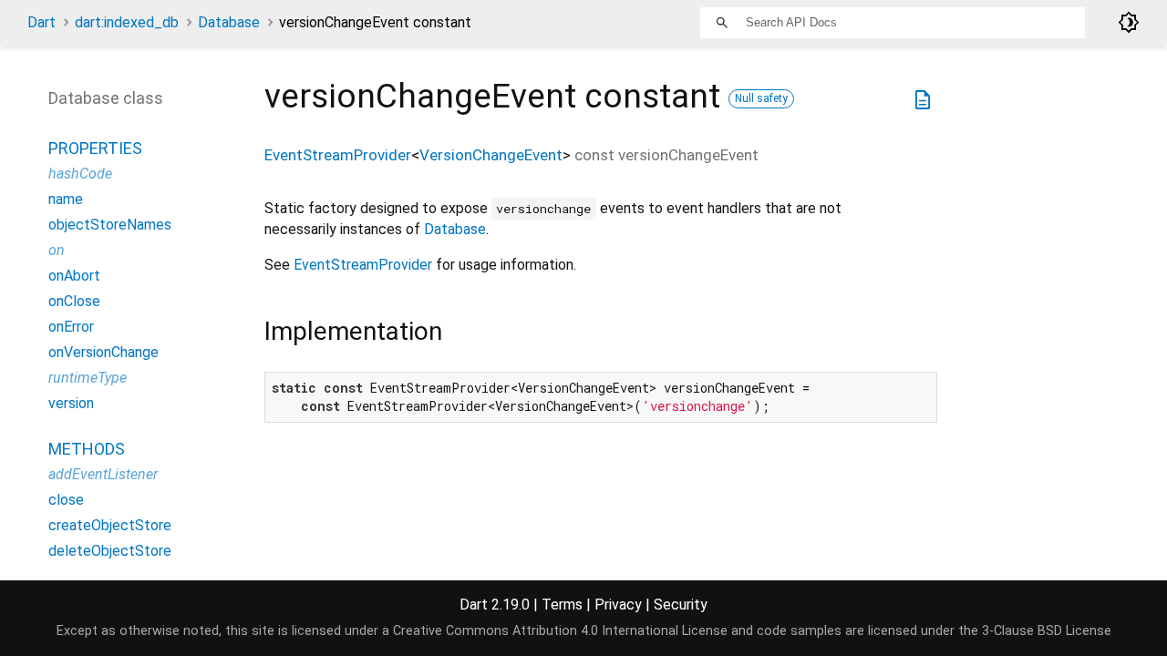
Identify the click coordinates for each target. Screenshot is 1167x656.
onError (71, 326)
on (56, 250)
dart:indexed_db (127, 22)
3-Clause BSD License (1046, 631)
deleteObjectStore (109, 550)
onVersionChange (103, 352)
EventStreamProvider (337, 155)
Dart (41, 22)
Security (680, 604)
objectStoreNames (109, 224)
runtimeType (87, 377)
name (65, 199)
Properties (95, 148)
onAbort (74, 275)
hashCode (80, 173)
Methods (86, 448)
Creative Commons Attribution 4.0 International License (560, 631)
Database (229, 22)
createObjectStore (109, 525)
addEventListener (103, 474)
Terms (562, 604)
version (71, 403)
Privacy (618, 604)
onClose (74, 301)
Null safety (761, 98)
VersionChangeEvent (491, 155)
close (66, 499)
